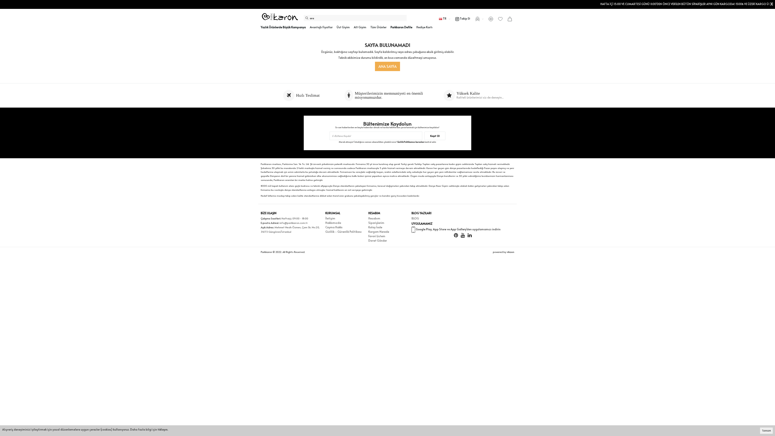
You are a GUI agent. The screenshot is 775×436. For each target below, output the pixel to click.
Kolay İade (375, 227)
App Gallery (458, 229)
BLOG (415, 218)
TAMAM (766, 430)
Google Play (423, 229)
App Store (439, 229)
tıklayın (163, 429)
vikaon (510, 252)
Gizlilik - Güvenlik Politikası (343, 232)
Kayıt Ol (435, 135)
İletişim (330, 218)
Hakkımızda (333, 223)
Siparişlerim (376, 223)
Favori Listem (376, 236)
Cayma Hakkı (333, 227)
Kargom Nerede (378, 232)
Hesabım (374, 218)
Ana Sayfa (387, 66)
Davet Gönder (377, 240)
